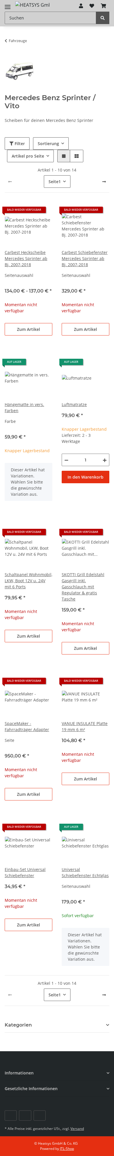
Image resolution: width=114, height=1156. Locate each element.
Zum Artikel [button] (28, 329)
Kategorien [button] (18, 1025)
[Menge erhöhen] (104, 460)
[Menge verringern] (66, 460)
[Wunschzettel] (91, 6)
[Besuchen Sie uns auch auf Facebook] (11, 1115)
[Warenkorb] (103, 6)
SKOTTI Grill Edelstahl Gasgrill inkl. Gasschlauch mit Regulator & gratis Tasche (83, 587)
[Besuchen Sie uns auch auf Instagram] (40, 1115)
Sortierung (48, 143)
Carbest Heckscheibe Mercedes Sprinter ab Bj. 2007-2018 (26, 258)
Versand (77, 1128)
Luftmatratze (74, 404)
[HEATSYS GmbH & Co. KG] (32, 4)
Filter (19, 143)
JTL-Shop (67, 1148)
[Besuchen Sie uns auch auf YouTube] (25, 1115)
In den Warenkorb (85, 477)
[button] (81, 6)
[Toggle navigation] (8, 4)
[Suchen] (102, 18)
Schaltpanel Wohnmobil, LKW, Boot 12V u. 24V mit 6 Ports (28, 580)
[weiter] (104, 182)
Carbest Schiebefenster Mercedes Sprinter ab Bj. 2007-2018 (85, 258)
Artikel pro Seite (28, 156)
